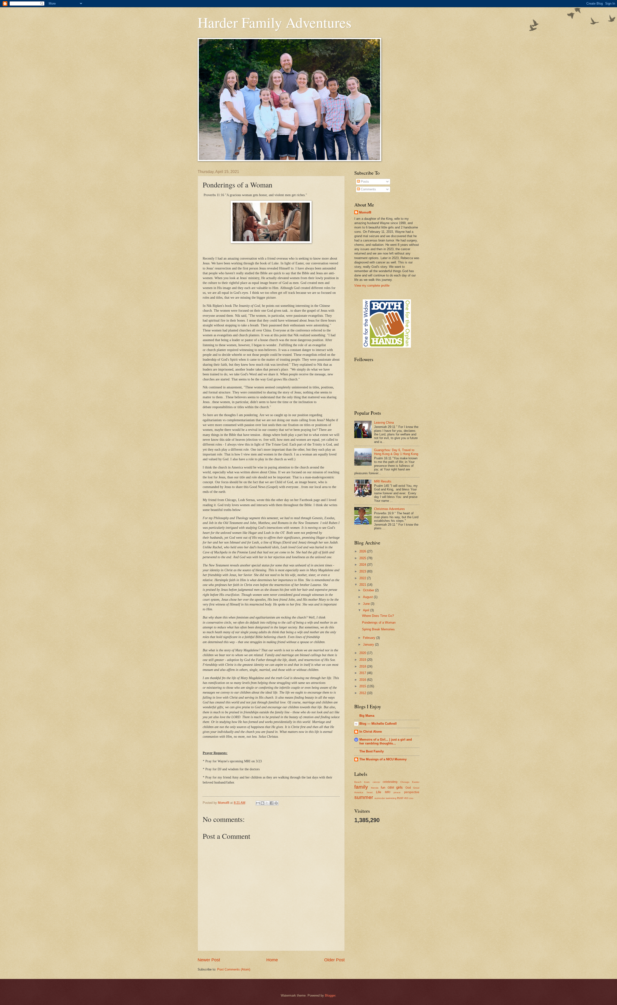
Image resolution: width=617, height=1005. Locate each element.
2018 (363, 666)
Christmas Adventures (389, 509)
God (408, 787)
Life (378, 792)
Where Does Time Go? (378, 616)
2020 (363, 653)
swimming (391, 798)
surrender (380, 798)
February (369, 638)
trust (400, 798)
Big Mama (366, 715)
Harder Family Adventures (274, 22)
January (369, 644)
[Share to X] (267, 803)
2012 (363, 693)
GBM (391, 787)
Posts (364, 181)
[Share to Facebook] (271, 803)
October (369, 590)
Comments (368, 189)
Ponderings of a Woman (379, 622)
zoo (411, 798)
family (361, 787)
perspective (411, 792)
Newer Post (209, 959)
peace (397, 792)
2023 (363, 571)
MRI (387, 792)
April (366, 610)
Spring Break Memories (378, 629)
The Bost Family (371, 751)
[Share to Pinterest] (276, 803)
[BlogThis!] (262, 803)
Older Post (334, 959)
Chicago (404, 782)
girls (399, 787)
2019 (363, 659)
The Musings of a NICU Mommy (383, 759)
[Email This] (257, 803)
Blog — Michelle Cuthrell (378, 723)
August (368, 597)
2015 (363, 686)
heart (370, 792)
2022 (363, 578)
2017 (363, 673)
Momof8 (365, 212)
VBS (406, 798)
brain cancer (372, 782)
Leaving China (384, 422)
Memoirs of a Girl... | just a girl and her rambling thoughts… (385, 741)
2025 (363, 558)
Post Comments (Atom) (233, 969)
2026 (363, 551)
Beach (358, 782)
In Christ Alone (370, 731)
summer (363, 797)
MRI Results (382, 481)
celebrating (390, 781)
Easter (415, 782)
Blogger (330, 995)
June (367, 604)
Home (272, 959)
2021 (363, 584)
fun (383, 787)
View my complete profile (371, 285)
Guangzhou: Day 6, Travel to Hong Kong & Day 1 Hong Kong (396, 451)
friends (374, 787)
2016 (363, 679)
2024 (363, 564)
